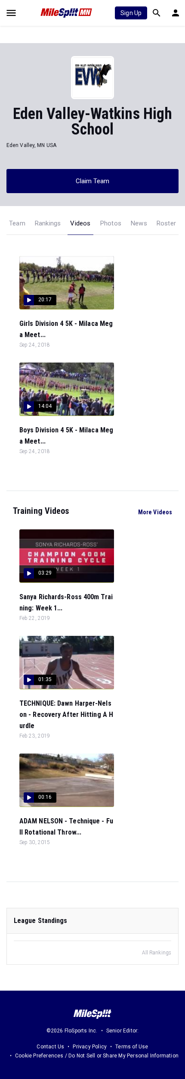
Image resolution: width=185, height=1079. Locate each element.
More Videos (155, 512)
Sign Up (131, 12)
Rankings (48, 223)
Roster (166, 223)
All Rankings (156, 953)
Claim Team (93, 181)
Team (17, 223)
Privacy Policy (90, 1047)
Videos (80, 223)
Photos (110, 223)
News (139, 223)
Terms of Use (131, 1047)
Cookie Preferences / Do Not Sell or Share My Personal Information (97, 1056)
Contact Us (50, 1047)
